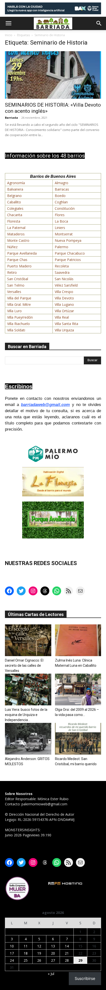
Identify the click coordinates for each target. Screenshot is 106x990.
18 (26, 953)
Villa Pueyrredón (20, 317)
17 (12, 953)
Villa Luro (14, 310)
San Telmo (15, 285)
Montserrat (64, 234)
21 (67, 953)
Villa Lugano (64, 304)
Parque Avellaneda (22, 253)
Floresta (13, 221)
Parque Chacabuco (70, 253)
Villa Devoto (64, 298)
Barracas (62, 189)
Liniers (60, 227)
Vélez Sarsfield (66, 285)
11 (26, 946)
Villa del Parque (19, 298)
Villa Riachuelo (18, 323)
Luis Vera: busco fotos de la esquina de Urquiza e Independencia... (26, 715)
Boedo (60, 195)
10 (12, 946)
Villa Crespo (64, 291)
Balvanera (15, 189)
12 (39, 946)
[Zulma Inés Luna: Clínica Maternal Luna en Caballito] (78, 640)
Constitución (65, 208)
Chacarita (14, 214)
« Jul (51, 973)
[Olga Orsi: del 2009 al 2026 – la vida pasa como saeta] (78, 689)
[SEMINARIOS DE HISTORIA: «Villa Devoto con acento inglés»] (53, 75)
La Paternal (16, 227)
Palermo (61, 246)
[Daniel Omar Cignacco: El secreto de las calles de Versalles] (28, 640)
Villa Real (62, 317)
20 (53, 953)
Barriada (11, 117)
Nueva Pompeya (68, 240)
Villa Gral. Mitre (19, 304)
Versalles (14, 291)
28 (67, 960)
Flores (60, 214)
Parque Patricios (68, 259)
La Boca (61, 221)
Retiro (12, 272)
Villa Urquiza (64, 330)
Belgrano (14, 195)
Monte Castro (18, 240)
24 (12, 960)
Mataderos (16, 234)
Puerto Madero (19, 266)
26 (39, 960)
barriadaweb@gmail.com (45, 404)
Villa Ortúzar (64, 310)
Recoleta (62, 266)
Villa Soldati (16, 330)
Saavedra (62, 272)
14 (67, 946)
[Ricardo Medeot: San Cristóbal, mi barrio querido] (78, 739)
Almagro (61, 182)
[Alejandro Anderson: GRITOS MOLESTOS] (28, 739)
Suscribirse (85, 978)
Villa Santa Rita (66, 323)
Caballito (14, 202)
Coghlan (61, 202)
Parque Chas (17, 259)
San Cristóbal (17, 278)
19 (39, 953)
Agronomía (16, 182)
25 (26, 960)
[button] (8, 23)
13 (53, 946)
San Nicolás (64, 278)
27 (53, 960)
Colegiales (15, 208)
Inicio (8, 35)
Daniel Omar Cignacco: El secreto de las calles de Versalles (24, 665)
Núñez (12, 246)
